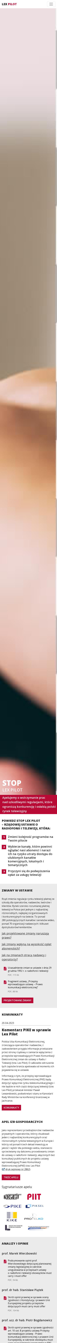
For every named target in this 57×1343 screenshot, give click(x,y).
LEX (9, 4)
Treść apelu (11, 1177)
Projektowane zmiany (17, 1000)
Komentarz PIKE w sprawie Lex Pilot (26, 1032)
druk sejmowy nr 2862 (17, 1169)
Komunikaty (11, 1107)
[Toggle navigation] (51, 4)
